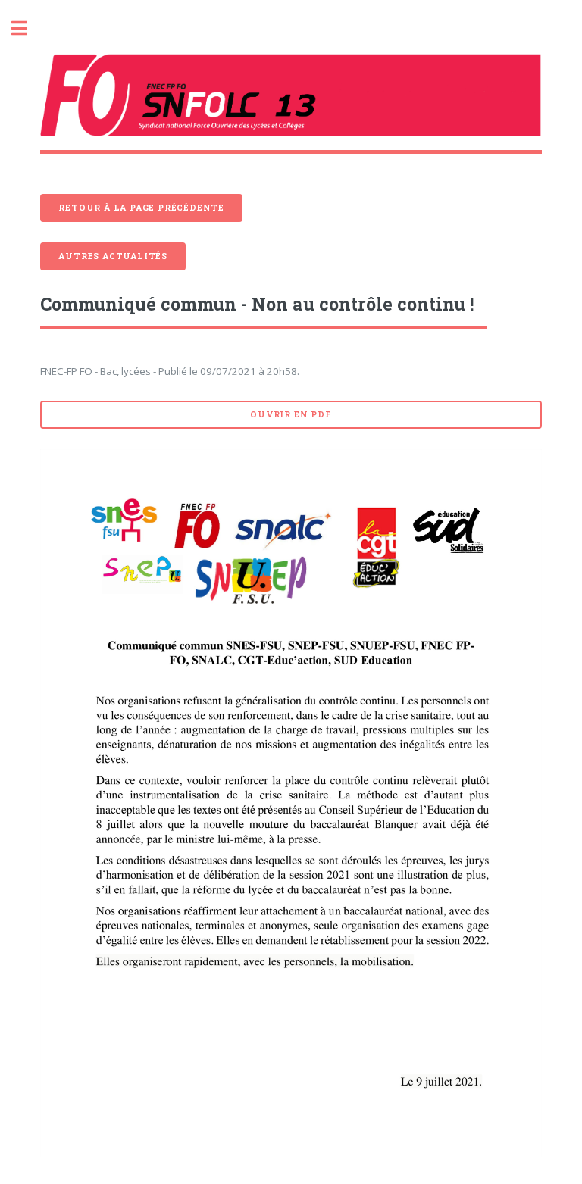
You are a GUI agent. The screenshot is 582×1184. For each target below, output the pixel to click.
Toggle (27, 28)
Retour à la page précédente (141, 207)
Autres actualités (112, 256)
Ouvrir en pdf (290, 414)
